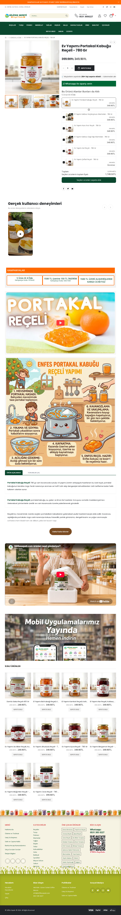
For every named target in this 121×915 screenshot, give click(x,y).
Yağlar (35, 841)
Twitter (68, 188)
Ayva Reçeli (77, 834)
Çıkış (6, 898)
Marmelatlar (67, 854)
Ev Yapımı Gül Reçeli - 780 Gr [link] (85, 148)
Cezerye (36, 866)
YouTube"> (114, 6)
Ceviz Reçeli (66, 838)
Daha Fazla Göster (60, 531)
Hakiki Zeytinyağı (68, 862)
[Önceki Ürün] (110, 42)
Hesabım (8, 887)
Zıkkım (76, 858)
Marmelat (36, 838)
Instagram (18, 861)
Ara (66, 15)
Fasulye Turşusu (68, 842)
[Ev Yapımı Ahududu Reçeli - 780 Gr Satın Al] (46, 731)
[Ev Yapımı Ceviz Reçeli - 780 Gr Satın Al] (46, 776)
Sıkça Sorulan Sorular (13, 849)
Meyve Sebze (38, 861)
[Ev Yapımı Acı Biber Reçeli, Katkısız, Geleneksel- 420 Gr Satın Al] (18, 731)
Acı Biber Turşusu (78, 838)
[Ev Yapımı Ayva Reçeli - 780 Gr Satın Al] (75, 731)
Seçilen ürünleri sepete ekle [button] (89, 180)
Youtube (23, 861)
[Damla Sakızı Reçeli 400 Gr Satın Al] (18, 685)
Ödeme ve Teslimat (12, 833)
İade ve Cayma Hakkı (12, 841)
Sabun (35, 863)
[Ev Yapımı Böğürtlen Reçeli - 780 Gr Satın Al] (18, 776)
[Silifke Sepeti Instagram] (110, 6)
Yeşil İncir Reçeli (80, 829)
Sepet (82, 7)
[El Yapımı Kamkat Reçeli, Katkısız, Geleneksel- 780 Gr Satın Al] (75, 685)
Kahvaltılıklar (38, 849)
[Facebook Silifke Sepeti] (103, 6)
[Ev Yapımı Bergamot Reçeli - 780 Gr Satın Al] (103, 731)
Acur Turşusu (79, 842)
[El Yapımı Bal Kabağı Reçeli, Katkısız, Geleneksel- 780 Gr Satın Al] (46, 685)
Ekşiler (35, 844)
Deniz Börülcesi (68, 829)
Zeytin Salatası (67, 858)
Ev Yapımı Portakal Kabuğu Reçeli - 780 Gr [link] (88, 100)
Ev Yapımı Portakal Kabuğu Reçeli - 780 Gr (86, 48)
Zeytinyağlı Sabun (68, 866)
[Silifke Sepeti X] (106, 6)
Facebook (63, 188)
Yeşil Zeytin (76, 854)
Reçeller (36, 829)
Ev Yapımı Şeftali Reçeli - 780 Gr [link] (86, 159)
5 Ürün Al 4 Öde (15, 38)
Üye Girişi (90, 7)
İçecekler (36, 858)
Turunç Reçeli (67, 834)
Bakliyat (36, 855)
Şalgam (78, 862)
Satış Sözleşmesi (11, 837)
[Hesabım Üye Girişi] (99, 15)
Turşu (35, 832)
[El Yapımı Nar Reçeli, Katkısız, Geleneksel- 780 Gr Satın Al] (103, 685)
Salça (35, 846)
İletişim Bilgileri (10, 853)
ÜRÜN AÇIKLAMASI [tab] (14, 473)
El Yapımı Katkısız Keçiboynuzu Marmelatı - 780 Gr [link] (93, 114)
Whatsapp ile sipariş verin (78, 83)
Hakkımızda (9, 829)
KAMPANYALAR (62, 7)
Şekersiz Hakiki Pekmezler (71, 850)
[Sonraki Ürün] (114, 42)
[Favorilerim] (105, 15)
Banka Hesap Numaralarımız (15, 845)
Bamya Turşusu (78, 846)
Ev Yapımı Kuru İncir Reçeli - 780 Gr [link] (87, 125)
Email (72, 188)
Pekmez (36, 835)
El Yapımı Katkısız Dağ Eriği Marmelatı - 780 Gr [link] (92, 137)
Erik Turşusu (67, 846)
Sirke (35, 852)
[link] (67, 103)
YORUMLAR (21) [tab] (34, 473)
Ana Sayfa (6, 38)
